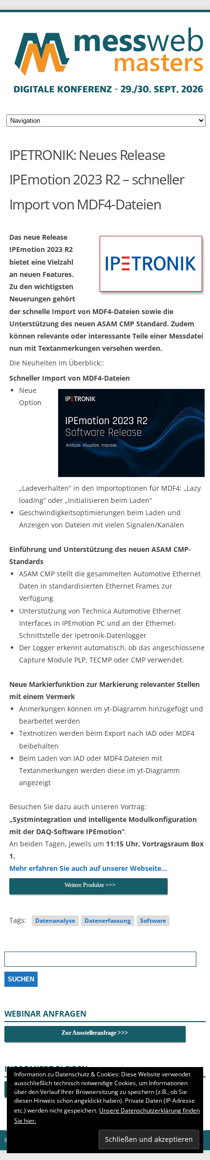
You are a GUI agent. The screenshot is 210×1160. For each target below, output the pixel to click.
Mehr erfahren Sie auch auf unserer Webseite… (88, 868)
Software (153, 920)
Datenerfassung (107, 920)
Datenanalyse (55, 920)
